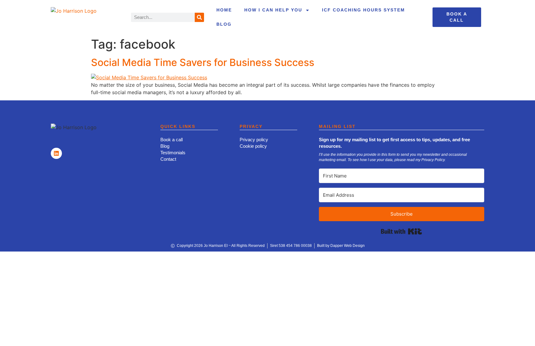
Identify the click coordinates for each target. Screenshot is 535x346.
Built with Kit (401, 231)
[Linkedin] (56, 153)
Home (224, 9)
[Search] (199, 17)
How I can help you (273, 9)
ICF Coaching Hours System (363, 9)
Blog (224, 24)
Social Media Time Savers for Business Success (202, 62)
